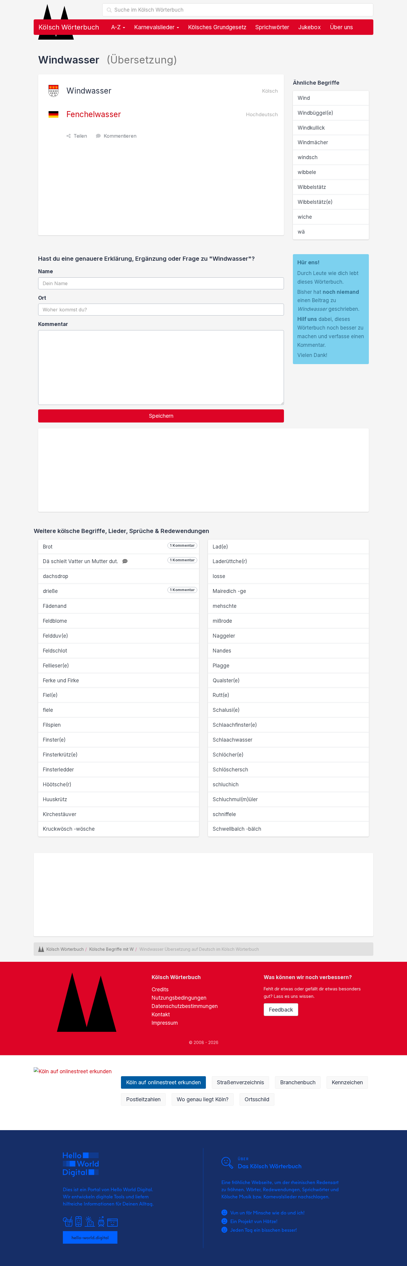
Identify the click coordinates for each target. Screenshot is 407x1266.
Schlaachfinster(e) (235, 725)
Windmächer (313, 142)
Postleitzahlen (143, 1099)
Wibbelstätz (312, 187)
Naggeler (224, 636)
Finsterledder (58, 770)
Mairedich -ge (229, 591)
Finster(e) (54, 740)
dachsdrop (55, 576)
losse (219, 576)
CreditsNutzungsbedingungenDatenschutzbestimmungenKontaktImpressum (185, 1006)
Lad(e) (220, 547)
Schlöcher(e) (228, 755)
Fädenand (54, 606)
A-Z (116, 27)
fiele (48, 710)
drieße (119, 591)
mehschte (225, 606)
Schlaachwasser (232, 740)
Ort (42, 298)
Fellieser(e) (56, 666)
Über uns (341, 27)
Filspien (52, 725)
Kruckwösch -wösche (69, 829)
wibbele (307, 172)
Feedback (281, 1009)
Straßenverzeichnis (240, 1082)
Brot (119, 546)
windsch (308, 157)
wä (301, 232)
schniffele (224, 814)
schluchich (226, 784)
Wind (304, 98)
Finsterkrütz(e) (60, 755)
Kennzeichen (347, 1082)
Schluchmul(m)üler (235, 799)
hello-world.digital (90, 1237)
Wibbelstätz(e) (315, 202)
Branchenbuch (298, 1082)
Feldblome (55, 621)
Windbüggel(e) (315, 113)
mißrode (222, 621)
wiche (305, 217)
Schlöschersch (230, 770)
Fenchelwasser (93, 114)
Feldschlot (55, 651)
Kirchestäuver (59, 814)
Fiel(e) (50, 695)
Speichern (161, 416)
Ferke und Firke (61, 681)
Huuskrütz (55, 799)
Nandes (222, 651)
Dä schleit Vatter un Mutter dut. (119, 561)
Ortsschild (257, 1099)
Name (45, 271)
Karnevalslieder (155, 27)
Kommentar (53, 324)
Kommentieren (120, 136)
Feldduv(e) (55, 636)
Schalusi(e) (226, 710)
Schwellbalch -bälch (237, 829)
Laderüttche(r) (230, 561)
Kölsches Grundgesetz (217, 27)
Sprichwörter (272, 27)
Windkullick (311, 128)
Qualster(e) (226, 681)
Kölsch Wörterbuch (68, 27)
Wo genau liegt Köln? (203, 1099)
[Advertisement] (162, 190)
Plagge (221, 666)
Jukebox (309, 27)
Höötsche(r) (57, 784)
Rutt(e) (221, 695)
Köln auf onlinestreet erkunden (163, 1082)
